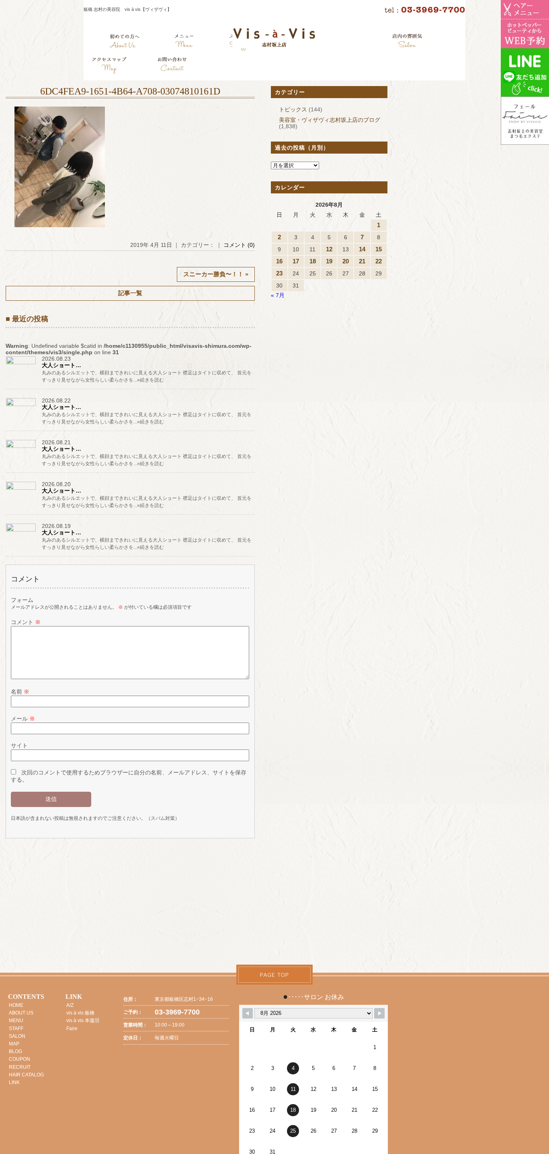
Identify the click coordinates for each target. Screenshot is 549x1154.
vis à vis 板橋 (80, 1013)
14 (362, 249)
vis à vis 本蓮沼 (82, 1020)
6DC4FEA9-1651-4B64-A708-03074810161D (130, 91)
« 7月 (278, 295)
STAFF (16, 1028)
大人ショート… (61, 365)
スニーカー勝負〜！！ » (215, 274)
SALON (17, 1036)
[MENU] (184, 42)
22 (378, 261)
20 (345, 261)
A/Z (70, 1005)
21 (362, 261)
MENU (16, 1020)
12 (329, 249)
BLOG (15, 1051)
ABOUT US (21, 1013)
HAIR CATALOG (26, 1075)
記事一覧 (130, 293)
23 (279, 273)
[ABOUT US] (124, 42)
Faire (72, 1028)
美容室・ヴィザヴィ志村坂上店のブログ (329, 120)
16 (279, 261)
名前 (20, 691)
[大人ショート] (22, 364)
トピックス (293, 109)
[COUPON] (110, 66)
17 (296, 261)
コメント (26, 622)
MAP (14, 1044)
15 (378, 249)
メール (23, 718)
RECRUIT (20, 1067)
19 (329, 261)
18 (312, 261)
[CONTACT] (172, 66)
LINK (14, 1082)
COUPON (19, 1059)
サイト (19, 745)
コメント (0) (239, 245)
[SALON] (407, 42)
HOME (16, 1005)
